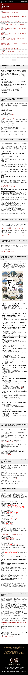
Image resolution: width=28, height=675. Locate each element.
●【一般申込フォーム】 (5, 527)
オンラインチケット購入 (13, 478)
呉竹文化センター (20, 652)
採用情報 (22, 647)
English (22, 1)
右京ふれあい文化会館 (20, 653)
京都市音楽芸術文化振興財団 (10, 651)
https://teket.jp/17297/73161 (6, 454)
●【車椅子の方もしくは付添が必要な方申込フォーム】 (12, 186)
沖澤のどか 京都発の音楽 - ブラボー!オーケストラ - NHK (12, 228)
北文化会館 (14, 653)
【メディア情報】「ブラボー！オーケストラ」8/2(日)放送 (12, 24)
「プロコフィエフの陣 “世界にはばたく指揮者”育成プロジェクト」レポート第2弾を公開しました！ (13, 39)
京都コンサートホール (19, 651)
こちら (8, 92)
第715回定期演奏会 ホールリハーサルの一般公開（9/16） (12, 21)
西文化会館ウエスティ (7, 653)
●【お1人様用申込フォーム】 (7, 179)
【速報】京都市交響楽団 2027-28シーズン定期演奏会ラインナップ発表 (14, 52)
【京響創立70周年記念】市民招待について (9, 48)
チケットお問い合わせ (7, 647)
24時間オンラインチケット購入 (8, 118)
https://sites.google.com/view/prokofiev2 (9, 441)
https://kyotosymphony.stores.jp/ (7, 251)
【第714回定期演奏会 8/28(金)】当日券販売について (11, 12)
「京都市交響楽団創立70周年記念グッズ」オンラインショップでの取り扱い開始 (14, 29)
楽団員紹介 (21, 646)
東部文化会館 (14, 652)
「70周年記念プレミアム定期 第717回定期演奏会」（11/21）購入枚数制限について (13, 17)
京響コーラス (11, 648)
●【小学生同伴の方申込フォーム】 (8, 185)
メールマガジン (16, 648)
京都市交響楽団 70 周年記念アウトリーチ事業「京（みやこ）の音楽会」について (13, 34)
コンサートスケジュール (14, 646)
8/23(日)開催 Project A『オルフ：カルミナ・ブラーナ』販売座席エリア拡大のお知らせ (14, 44)
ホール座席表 (14, 647)
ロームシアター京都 (7, 652)
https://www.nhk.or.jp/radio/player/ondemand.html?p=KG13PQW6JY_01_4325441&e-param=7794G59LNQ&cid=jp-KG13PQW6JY (14, 235)
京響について (7, 646)
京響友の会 (19, 647)
